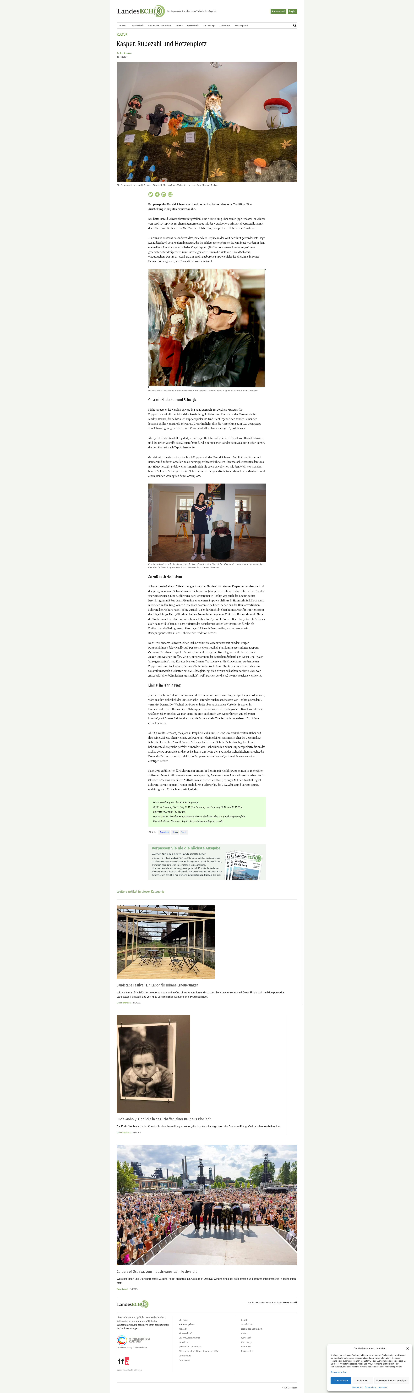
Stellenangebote (187, 1324)
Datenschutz (357, 1387)
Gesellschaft (137, 25)
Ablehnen (362, 1380)
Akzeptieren (341, 1380)
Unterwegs (209, 25)
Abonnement (278, 11)
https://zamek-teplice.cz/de (206, 821)
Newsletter (184, 1342)
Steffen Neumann (124, 53)
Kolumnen (224, 25)
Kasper (175, 832)
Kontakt (182, 1328)
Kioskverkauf (185, 1333)
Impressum (382, 1387)
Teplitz (183, 832)
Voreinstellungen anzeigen (391, 1380)
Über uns (183, 1319)
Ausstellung (164, 832)
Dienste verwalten (338, 1372)
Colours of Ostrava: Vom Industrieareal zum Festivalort (157, 1271)
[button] (407, 1348)
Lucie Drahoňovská (124, 1003)
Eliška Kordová (122, 1289)
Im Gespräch (241, 25)
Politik (122, 25)
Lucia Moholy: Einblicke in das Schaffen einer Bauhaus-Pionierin (164, 1119)
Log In (292, 11)
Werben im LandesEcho (190, 1346)
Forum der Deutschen (159, 25)
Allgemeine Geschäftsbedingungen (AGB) (198, 1351)
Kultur (179, 25)
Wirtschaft (193, 25)
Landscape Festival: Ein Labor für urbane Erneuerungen (158, 985)
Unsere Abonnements (189, 1337)
